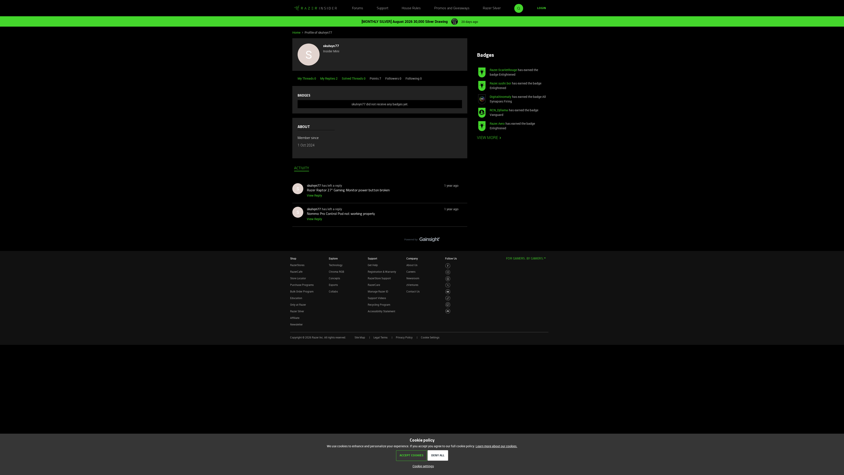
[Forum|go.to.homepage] (315, 8)
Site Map (360, 337)
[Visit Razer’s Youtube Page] (448, 291)
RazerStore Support (379, 278)
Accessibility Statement (381, 311)
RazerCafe (296, 271)
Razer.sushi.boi (500, 83)
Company (412, 258)
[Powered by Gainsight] (422, 240)
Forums (357, 8)
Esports (333, 285)
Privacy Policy (404, 337)
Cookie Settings (430, 337)
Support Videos (377, 298)
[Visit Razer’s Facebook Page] (448, 266)
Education (296, 298)
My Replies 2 (329, 78)
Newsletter (296, 324)
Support (382, 8)
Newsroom (412, 278)
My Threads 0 (307, 78)
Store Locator (298, 278)
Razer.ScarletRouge (503, 70)
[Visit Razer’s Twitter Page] (448, 285)
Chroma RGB (336, 271)
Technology (335, 265)
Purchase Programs (302, 285)
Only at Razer (298, 304)
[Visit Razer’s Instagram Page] (448, 272)
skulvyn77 (331, 46)
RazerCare (374, 285)
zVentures (412, 285)
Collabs (333, 291)
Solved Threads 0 (354, 78)
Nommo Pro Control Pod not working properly (341, 214)
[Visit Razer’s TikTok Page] (448, 298)
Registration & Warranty (382, 271)
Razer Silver (492, 8)
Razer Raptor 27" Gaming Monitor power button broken (348, 190)
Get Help (373, 265)
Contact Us (413, 291)
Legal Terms (380, 337)
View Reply (314, 195)
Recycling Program (379, 304)
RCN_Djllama (499, 110)
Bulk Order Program (301, 291)
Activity (301, 168)
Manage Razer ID (378, 291)
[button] (541, 8)
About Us (411, 265)
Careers (410, 271)
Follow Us (451, 258)
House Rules (411, 8)
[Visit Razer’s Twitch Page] (448, 304)
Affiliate (294, 318)
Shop (293, 258)
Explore (333, 258)
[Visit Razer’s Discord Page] (448, 311)
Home (296, 32)
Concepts (334, 278)
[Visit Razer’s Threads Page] (448, 278)
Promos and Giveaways (451, 8)
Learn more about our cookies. (496, 446)
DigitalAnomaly (500, 97)
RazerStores (297, 265)
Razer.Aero (497, 123)
